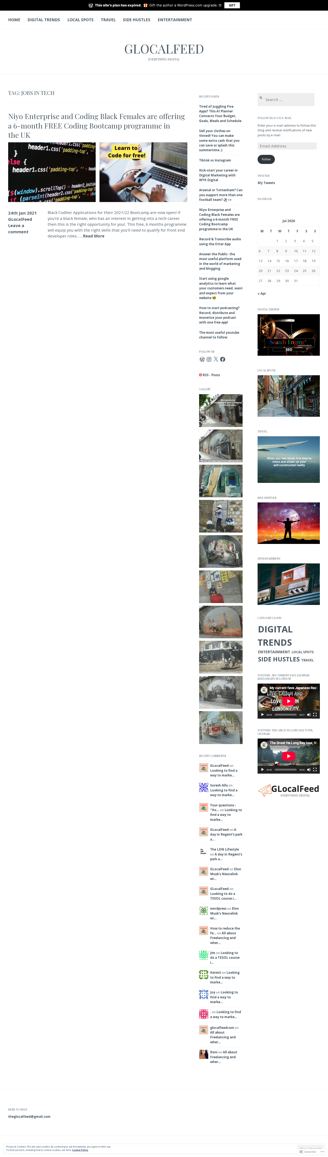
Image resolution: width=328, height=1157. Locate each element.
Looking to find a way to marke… (223, 772)
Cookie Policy (80, 1150)
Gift (232, 5)
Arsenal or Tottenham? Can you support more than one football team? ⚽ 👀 (221, 195)
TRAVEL (108, 19)
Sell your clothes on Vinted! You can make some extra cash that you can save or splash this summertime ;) (219, 140)
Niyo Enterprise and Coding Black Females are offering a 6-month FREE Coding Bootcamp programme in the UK (96, 125)
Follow (266, 159)
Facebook (265, 199)
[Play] (262, 715)
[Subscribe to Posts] (200, 375)
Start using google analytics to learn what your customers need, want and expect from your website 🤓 (221, 288)
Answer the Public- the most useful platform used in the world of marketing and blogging (220, 261)
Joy (212, 992)
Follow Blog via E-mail (275, 118)
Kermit (215, 972)
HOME (14, 19)
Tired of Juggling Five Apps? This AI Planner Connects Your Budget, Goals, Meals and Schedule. (220, 113)
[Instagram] (209, 359)
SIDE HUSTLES (136, 19)
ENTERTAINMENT (175, 19)
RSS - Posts (211, 375)
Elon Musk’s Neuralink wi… (225, 874)
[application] (289, 701)
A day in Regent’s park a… (226, 834)
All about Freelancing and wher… (223, 938)
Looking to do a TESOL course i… (223, 896)
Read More (93, 236)
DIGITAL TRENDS (44, 19)
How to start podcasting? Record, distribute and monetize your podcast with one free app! (219, 315)
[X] (216, 359)
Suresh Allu (219, 785)
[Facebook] (223, 359)
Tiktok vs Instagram (215, 160)
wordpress (218, 908)
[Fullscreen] (315, 715)
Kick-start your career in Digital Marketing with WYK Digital (218, 175)
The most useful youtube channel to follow (219, 334)
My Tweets (266, 183)
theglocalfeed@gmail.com (29, 1116)
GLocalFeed (164, 48)
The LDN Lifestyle (224, 849)
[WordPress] (202, 359)
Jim (212, 953)
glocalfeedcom (222, 1027)
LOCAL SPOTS (80, 19)
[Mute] (309, 715)
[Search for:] (286, 100)
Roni (214, 1052)
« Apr (262, 293)
